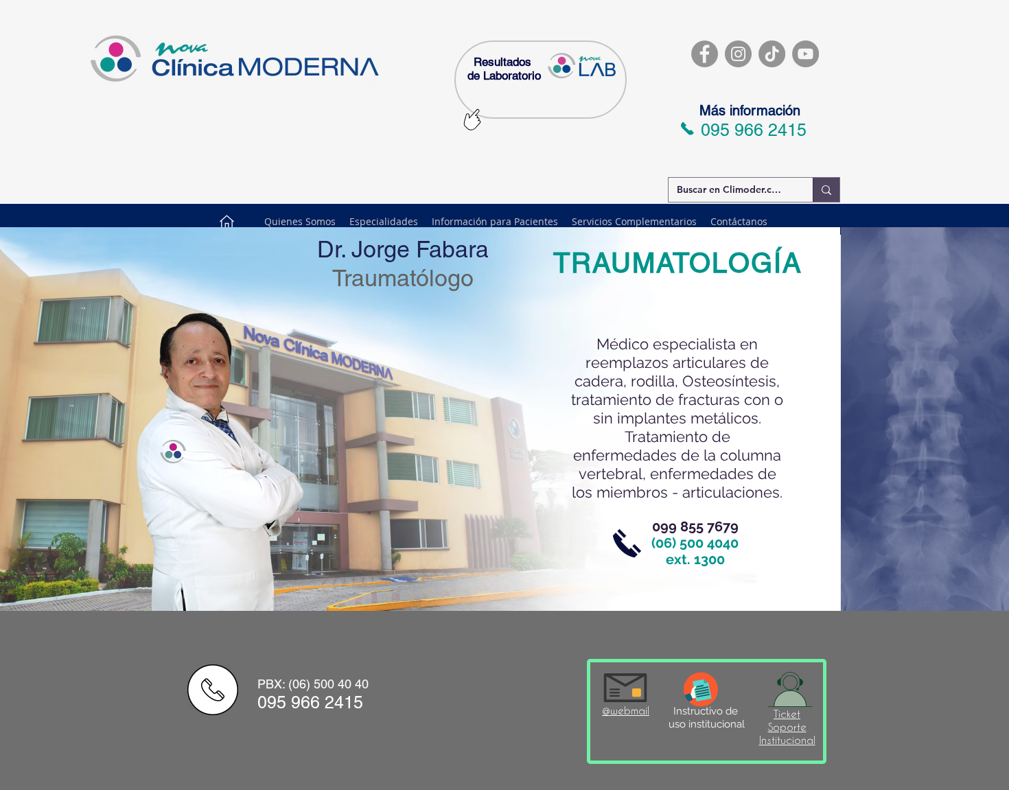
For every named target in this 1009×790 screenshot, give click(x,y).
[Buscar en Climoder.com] (826, 190)
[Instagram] (738, 53)
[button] (495, 221)
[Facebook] (704, 53)
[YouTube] (805, 53)
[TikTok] (771, 53)
